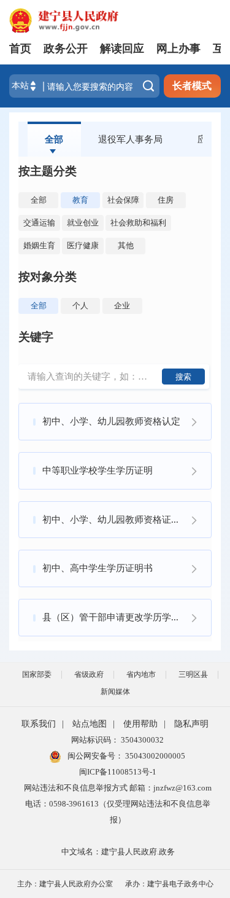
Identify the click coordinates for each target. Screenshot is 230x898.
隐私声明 (191, 723)
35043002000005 (154, 755)
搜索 (183, 376)
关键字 (35, 336)
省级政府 (89, 674)
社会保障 (123, 200)
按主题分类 (47, 171)
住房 (166, 200)
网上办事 (178, 48)
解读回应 (122, 48)
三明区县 (193, 674)
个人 (80, 305)
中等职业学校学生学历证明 (97, 470)
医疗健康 (83, 245)
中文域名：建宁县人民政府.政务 (118, 851)
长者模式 (192, 85)
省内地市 (141, 674)
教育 (80, 200)
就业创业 (83, 222)
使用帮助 (140, 723)
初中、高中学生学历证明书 (97, 567)
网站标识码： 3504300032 (117, 739)
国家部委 (37, 674)
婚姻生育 (39, 245)
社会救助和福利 (138, 222)
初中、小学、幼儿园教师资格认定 (111, 421)
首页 (20, 48)
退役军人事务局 (130, 139)
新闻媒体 (115, 691)
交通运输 (39, 222)
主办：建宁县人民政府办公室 (65, 884)
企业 (122, 305)
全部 (54, 139)
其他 (126, 245)
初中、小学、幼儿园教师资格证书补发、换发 (126, 519)
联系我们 (38, 723)
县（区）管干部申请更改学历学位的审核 (125, 617)
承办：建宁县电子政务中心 (169, 884)
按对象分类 (47, 276)
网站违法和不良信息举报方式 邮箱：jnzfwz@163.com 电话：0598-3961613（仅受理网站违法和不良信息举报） (118, 803)
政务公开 (66, 48)
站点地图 (89, 723)
